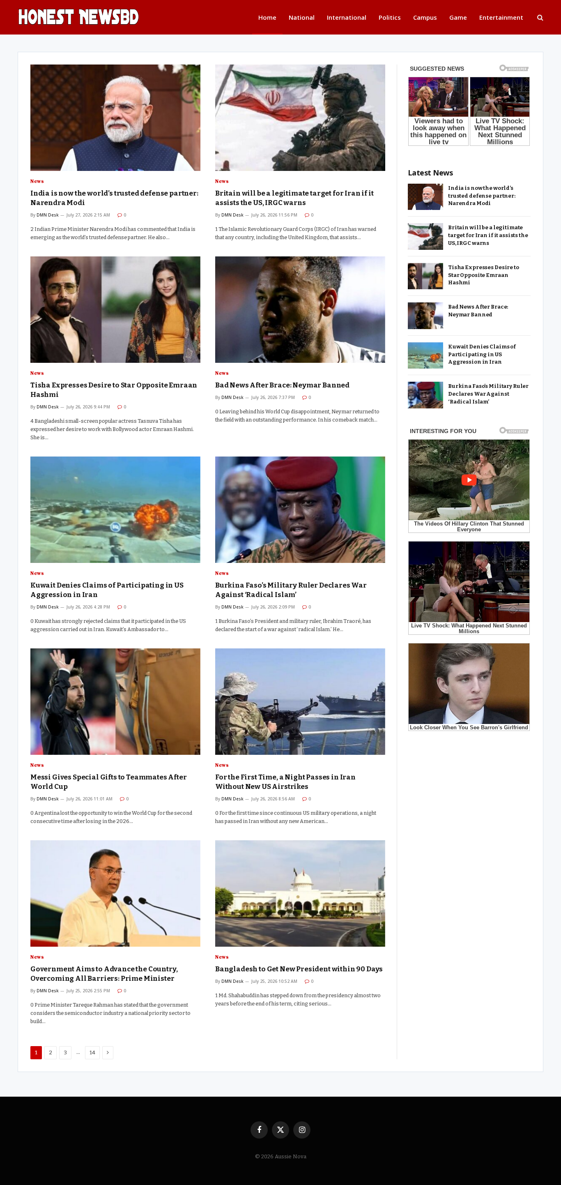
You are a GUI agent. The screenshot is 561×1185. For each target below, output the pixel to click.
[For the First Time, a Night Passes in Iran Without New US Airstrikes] (300, 701)
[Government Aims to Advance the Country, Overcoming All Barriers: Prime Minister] (115, 893)
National (302, 17)
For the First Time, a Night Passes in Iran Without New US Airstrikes (285, 782)
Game (458, 17)
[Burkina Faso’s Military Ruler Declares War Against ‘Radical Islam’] (300, 509)
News (37, 181)
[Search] (539, 17)
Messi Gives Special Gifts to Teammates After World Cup (108, 782)
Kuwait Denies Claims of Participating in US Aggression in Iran (107, 590)
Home (267, 17)
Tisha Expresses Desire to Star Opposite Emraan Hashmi (113, 390)
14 (92, 1052)
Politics (390, 17)
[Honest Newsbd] (100, 17)
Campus (425, 17)
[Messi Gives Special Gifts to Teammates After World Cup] (115, 701)
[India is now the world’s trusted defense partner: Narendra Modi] (115, 118)
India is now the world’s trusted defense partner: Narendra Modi (114, 198)
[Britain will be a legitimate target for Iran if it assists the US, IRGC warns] (300, 118)
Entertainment (501, 17)
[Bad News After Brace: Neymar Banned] (300, 309)
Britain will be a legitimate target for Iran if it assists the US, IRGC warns (294, 198)
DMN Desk (48, 215)
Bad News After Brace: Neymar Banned (282, 385)
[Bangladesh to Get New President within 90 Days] (300, 893)
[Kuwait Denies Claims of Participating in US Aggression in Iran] (115, 509)
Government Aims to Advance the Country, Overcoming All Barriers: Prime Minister (103, 974)
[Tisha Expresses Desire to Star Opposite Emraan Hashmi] (115, 309)
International (346, 17)
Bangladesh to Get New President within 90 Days (299, 969)
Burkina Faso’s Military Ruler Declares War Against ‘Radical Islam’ (291, 590)
